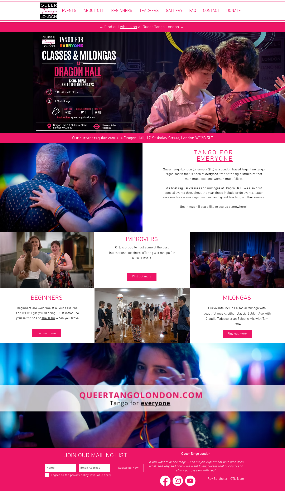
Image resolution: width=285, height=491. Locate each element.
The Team (48, 318)
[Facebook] (165, 481)
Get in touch (188, 207)
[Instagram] (178, 481)
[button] (69, 11)
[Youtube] (190, 481)
